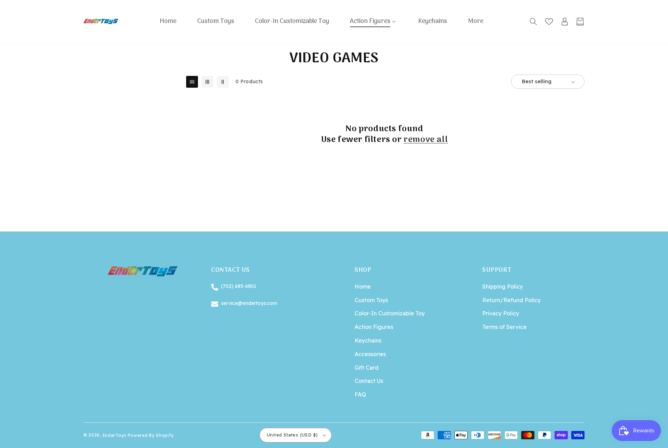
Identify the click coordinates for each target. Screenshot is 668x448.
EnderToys (114, 435)
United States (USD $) (292, 435)
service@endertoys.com (249, 303)
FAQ (360, 394)
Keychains (368, 340)
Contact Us (369, 380)
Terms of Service (504, 326)
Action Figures (374, 326)
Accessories (370, 354)
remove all (426, 139)
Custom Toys (371, 300)
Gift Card (367, 367)
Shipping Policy (502, 286)
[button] (374, 21)
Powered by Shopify (151, 435)
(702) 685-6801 (238, 286)
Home (363, 286)
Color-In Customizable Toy (390, 313)
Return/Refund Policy (511, 300)
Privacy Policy (500, 313)
